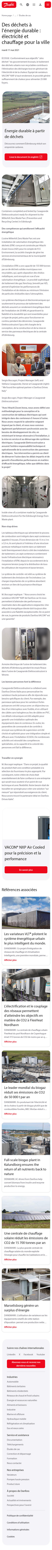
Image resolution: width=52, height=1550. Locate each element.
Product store (13, 1484)
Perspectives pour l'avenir (19, 1504)
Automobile (12, 1381)
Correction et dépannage (19, 1453)
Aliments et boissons (17, 1404)
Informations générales (18, 1529)
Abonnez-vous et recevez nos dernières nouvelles (26, 1364)
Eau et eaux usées (15, 1428)
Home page (7, 15)
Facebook (28, 1354)
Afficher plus (10, 960)
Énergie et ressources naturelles (22, 1400)
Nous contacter (14, 1463)
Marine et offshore (15, 1414)
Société (10, 1495)
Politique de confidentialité (20, 1515)
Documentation (14, 1439)
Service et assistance (18, 1435)
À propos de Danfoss (18, 1491)
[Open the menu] (48, 4)
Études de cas (25, 15)
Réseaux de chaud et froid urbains (23, 1395)
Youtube (41, 1354)
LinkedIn (11, 1354)
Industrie (11, 1409)
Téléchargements (15, 1444)
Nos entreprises (15, 1470)
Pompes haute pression (18, 1479)
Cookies (11, 1536)
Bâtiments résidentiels (17, 1390)
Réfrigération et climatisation (21, 1423)
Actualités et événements (19, 1500)
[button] (34, 4)
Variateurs (11, 1474)
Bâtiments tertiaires (16, 1386)
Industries (12, 1377)
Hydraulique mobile (16, 1418)
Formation (12, 1458)
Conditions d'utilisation (18, 1522)
